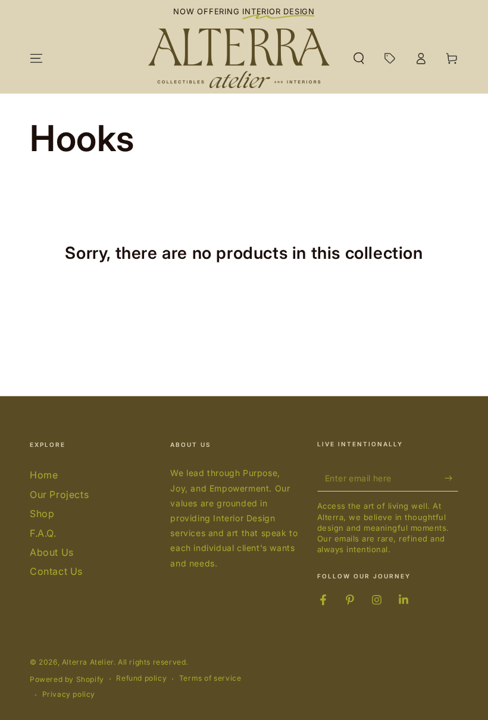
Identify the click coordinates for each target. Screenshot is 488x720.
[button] (358, 58)
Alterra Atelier (88, 662)
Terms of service (210, 678)
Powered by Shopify (67, 679)
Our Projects (59, 494)
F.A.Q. (43, 533)
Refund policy (141, 678)
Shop (42, 513)
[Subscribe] (451, 478)
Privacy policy (68, 694)
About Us (52, 552)
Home (44, 475)
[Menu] (36, 58)
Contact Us (56, 571)
